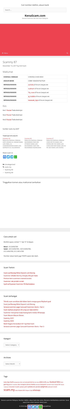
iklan (19, 384)
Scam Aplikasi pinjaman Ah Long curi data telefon (21, 310)
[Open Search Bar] (67, 53)
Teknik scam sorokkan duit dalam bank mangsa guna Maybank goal (27, 301)
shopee (20, 390)
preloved (50, 387)
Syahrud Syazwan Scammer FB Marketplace (19, 284)
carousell (27, 382)
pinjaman (44, 387)
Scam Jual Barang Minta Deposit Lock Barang (19, 273)
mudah (17, 387)
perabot (38, 387)
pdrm (26, 387)
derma (32, 382)
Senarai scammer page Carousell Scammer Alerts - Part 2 (24, 307)
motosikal (12, 387)
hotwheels (15, 384)
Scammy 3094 (9, 321)
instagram (23, 384)
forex (61, 382)
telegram (28, 390)
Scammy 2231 (9, 318)
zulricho (31, 85)
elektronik (42, 382)
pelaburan (31, 387)
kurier (52, 384)
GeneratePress (46, 406)
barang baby (17, 382)
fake (58, 382)
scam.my (8, 167)
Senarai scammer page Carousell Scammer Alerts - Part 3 (24, 326)
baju (8, 382)
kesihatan (37, 384)
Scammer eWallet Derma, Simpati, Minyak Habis (21, 276)
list (59, 384)
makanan (6, 387)
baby (5, 382)
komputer (43, 384)
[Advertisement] (35, 36)
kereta (33, 384)
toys (31, 390)
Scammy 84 (9, 172)
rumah (55, 387)
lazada (56, 384)
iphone (28, 384)
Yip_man (31, 92)
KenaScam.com (35, 15)
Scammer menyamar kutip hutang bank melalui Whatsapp (24, 313)
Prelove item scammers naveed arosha (17, 278)
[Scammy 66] (35, 143)
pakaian (22, 387)
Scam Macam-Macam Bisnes (14, 315)
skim (23, 390)
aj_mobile (31, 96)
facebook (53, 382)
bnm (21, 382)
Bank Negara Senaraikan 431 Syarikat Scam (19, 324)
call (24, 382)
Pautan (9, 110)
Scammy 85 (9, 170)
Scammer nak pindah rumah (14, 281)
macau (62, 384)
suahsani (31, 89)
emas (47, 382)
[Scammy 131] (14, 143)
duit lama (36, 382)
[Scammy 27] (57, 143)
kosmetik (49, 384)
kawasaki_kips (33, 100)
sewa (16, 390)
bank (11, 382)
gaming (6, 384)
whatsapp (36, 390)
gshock (10, 384)
